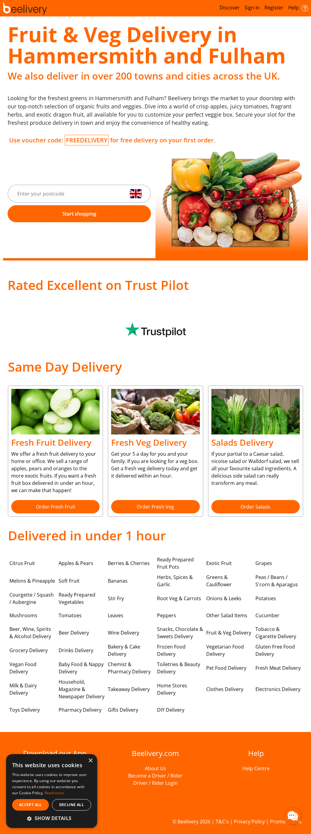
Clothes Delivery (224, 689)
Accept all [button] (30, 804)
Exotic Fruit (219, 563)
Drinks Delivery (76, 650)
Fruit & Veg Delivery (228, 632)
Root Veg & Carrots (179, 598)
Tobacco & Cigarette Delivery (275, 633)
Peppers (166, 615)
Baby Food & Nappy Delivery (81, 668)
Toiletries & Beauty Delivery (178, 668)
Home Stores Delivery (172, 689)
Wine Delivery (123, 632)
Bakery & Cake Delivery (124, 650)
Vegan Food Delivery (22, 668)
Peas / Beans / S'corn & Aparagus (276, 581)
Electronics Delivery (277, 689)
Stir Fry (116, 598)
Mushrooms (23, 615)
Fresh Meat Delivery (278, 668)
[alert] (51, 791)
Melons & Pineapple (32, 580)
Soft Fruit (69, 580)
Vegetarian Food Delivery (225, 650)
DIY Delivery (170, 709)
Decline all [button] (71, 804)
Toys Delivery (24, 709)
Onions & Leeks (223, 598)
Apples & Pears (76, 563)
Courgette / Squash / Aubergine (31, 598)
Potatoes (265, 598)
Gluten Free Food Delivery (275, 650)
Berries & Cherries (129, 563)
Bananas (118, 580)
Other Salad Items (226, 615)
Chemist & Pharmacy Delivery (129, 668)
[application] (293, 816)
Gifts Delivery (123, 709)
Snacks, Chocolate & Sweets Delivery (180, 633)
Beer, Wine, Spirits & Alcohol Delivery (30, 633)
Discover (230, 7)
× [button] (90, 760)
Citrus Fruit (22, 563)
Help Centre (256, 768)
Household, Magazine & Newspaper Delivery (81, 689)
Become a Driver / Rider (155, 775)
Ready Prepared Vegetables (77, 598)
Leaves (115, 615)
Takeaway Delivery (129, 689)
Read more (54, 792)
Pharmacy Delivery (80, 709)
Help (294, 7)
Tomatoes (70, 615)
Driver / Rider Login (155, 783)
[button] (51, 818)
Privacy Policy (249, 821)
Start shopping (79, 213)
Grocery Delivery (28, 650)
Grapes (263, 563)
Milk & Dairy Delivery (23, 689)
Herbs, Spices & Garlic (175, 581)
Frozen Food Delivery (171, 650)
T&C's (222, 821)
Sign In (252, 7)
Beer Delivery (74, 632)
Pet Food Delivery (226, 668)
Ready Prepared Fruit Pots (175, 563)
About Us (155, 768)
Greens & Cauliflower (219, 581)
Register (274, 7)
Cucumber (267, 615)
